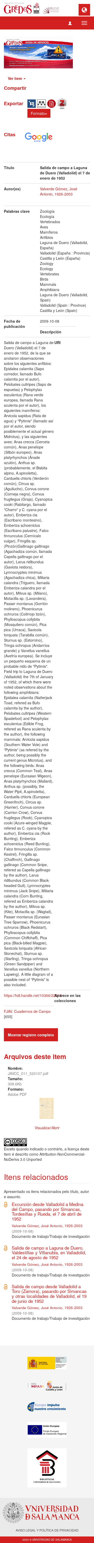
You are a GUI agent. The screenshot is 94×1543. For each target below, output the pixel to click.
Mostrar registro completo (31, 1034)
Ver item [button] (15, 78)
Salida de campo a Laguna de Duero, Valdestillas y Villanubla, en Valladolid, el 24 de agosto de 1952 (49, 1252)
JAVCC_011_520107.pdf (28, 1073)
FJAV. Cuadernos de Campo (27, 1011)
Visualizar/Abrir (47, 1127)
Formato (38, 113)
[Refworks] (52, 103)
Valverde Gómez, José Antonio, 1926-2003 (58, 191)
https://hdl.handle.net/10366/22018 (33, 995)
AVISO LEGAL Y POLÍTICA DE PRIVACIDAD (47, 1530)
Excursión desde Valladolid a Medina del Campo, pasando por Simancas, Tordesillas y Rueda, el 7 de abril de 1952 (47, 1211)
